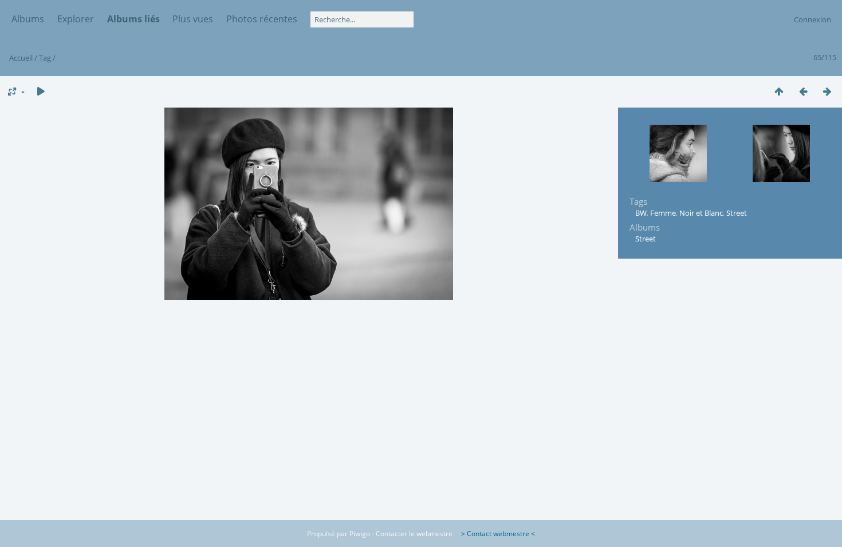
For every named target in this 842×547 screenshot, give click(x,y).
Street (736, 213)
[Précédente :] (803, 91)
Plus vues (192, 19)
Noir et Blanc (701, 213)
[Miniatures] (779, 91)
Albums (27, 19)
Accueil (21, 58)
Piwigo (359, 533)
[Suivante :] (827, 91)
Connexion (812, 19)
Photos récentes (261, 19)
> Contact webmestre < (494, 533)
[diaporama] (41, 91)
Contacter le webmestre (414, 533)
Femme (663, 213)
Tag (45, 58)
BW (641, 213)
